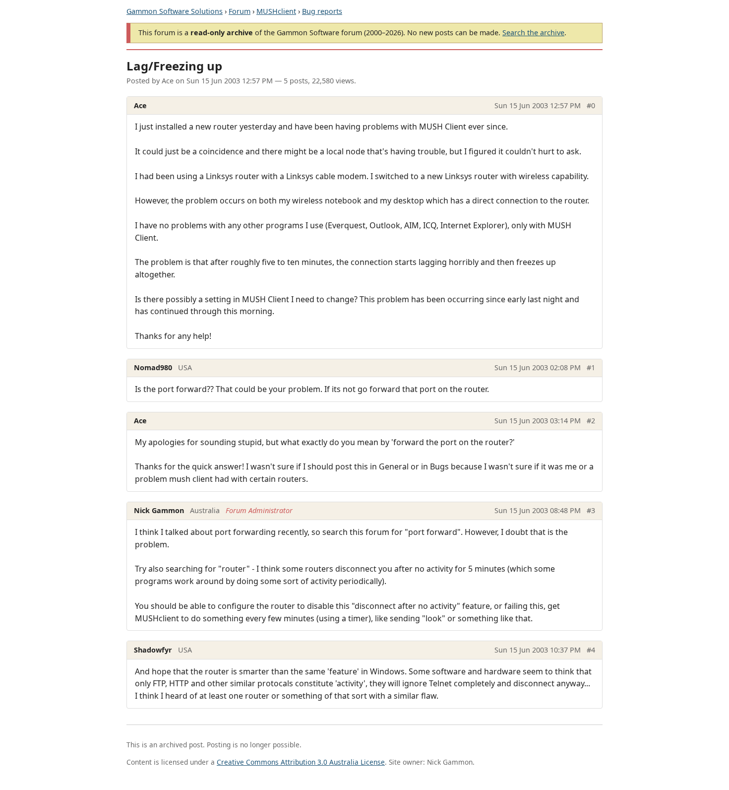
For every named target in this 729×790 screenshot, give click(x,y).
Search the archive (533, 32)
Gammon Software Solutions (174, 11)
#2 (591, 420)
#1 (591, 367)
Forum (239, 11)
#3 (591, 510)
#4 (591, 650)
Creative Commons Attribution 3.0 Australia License (301, 762)
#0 (591, 105)
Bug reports (322, 11)
